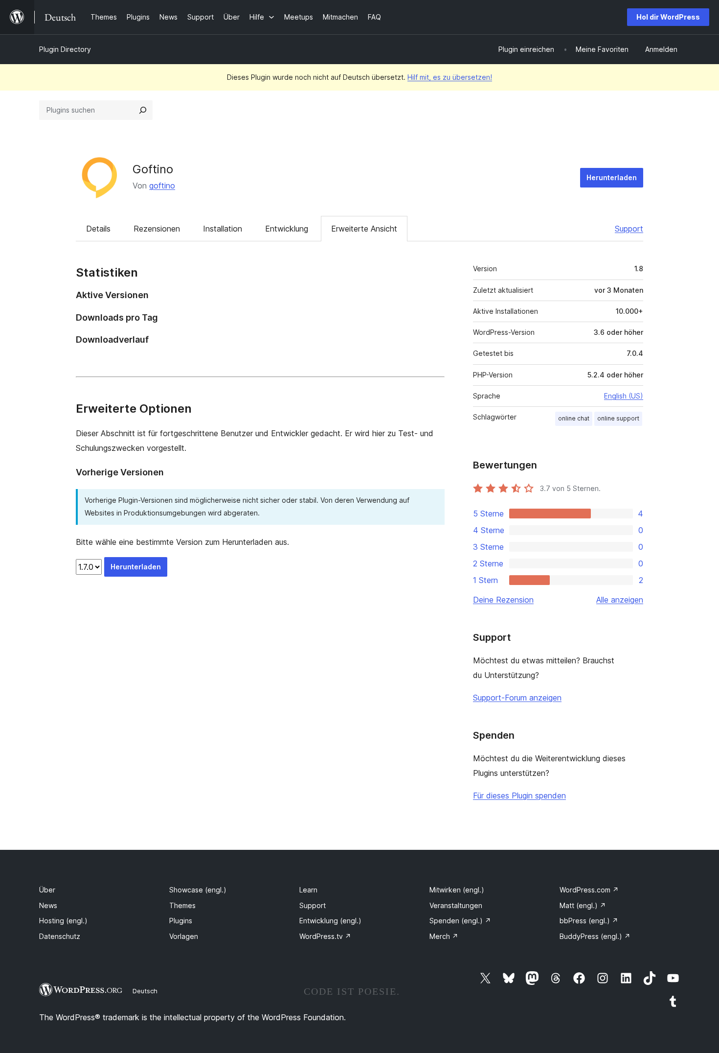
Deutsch (145, 991)
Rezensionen (157, 229)
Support (629, 229)
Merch (443, 936)
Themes (182, 905)
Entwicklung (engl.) (330, 920)
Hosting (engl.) (63, 920)
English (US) (623, 396)
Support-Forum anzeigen (517, 697)
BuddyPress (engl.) (595, 936)
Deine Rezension (503, 600)
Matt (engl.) (583, 905)
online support (618, 418)
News (48, 905)
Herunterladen (611, 177)
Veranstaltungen (455, 905)
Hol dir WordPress (668, 17)
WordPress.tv (325, 936)
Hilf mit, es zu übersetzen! (449, 77)
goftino (162, 185)
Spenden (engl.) (460, 920)
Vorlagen (183, 936)
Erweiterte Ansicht (364, 229)
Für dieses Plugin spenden (519, 795)
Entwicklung (286, 229)
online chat (573, 418)
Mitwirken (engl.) (456, 890)
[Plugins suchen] (143, 110)
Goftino (153, 169)
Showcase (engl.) (197, 890)
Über (47, 890)
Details (98, 229)
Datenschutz (59, 936)
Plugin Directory (65, 49)
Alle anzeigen (619, 600)
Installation (222, 229)
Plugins (180, 920)
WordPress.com (589, 890)
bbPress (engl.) (589, 920)
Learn (308, 890)
